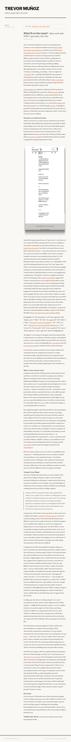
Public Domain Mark (48, 278)
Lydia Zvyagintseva (30, 89)
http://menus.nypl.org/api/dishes (40, 322)
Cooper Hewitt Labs (30, 346)
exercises (52, 106)
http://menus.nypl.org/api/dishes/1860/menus (44, 325)
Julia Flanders (30, 106)
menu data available (34, 137)
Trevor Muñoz (22, 8)
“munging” (27, 74)
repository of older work (41, 26)
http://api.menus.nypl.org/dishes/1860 (46, 313)
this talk (51, 483)
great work (53, 92)
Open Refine (27, 445)
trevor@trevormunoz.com (12, 738)
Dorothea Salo (60, 103)
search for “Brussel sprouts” (48, 516)
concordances (56, 343)
